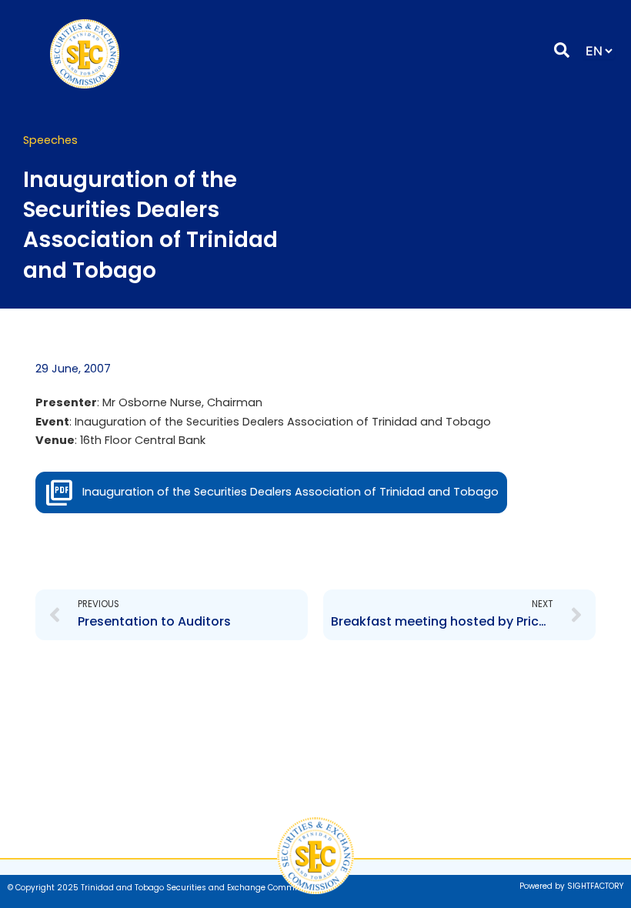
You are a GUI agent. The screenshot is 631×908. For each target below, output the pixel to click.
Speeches (50, 140)
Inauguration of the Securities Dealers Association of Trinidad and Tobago (290, 491)
